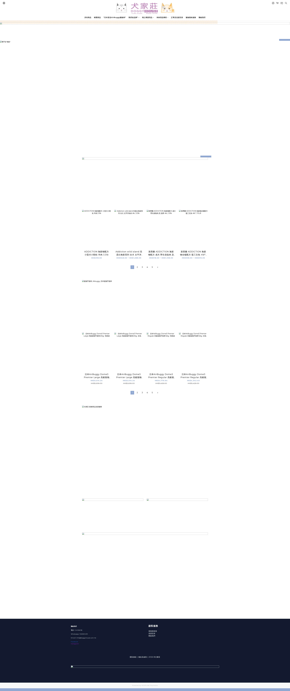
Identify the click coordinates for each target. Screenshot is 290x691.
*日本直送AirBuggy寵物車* (115, 17)
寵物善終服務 (191, 17)
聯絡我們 (202, 17)
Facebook (74, 642)
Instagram (75, 644)
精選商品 (97, 17)
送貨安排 (152, 633)
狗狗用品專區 (162, 17)
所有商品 (88, 17)
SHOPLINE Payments (150, 685)
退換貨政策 (153, 631)
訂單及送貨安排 (177, 17)
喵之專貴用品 (147, 17)
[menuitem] (132, 267)
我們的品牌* (133, 17)
